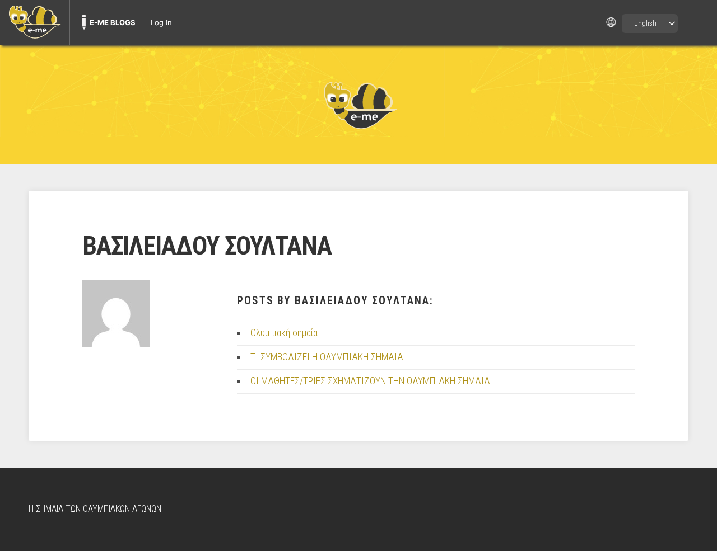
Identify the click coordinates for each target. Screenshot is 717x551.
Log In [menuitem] (161, 22)
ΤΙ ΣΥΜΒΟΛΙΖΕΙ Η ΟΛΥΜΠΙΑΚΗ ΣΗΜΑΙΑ (326, 356)
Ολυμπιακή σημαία (284, 332)
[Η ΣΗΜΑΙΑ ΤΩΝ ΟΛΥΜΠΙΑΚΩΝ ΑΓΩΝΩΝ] (358, 104)
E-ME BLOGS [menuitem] (113, 22)
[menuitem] (34, 22)
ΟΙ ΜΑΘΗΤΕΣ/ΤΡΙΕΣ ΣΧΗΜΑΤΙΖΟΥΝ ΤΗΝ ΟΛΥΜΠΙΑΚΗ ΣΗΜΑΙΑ (370, 381)
